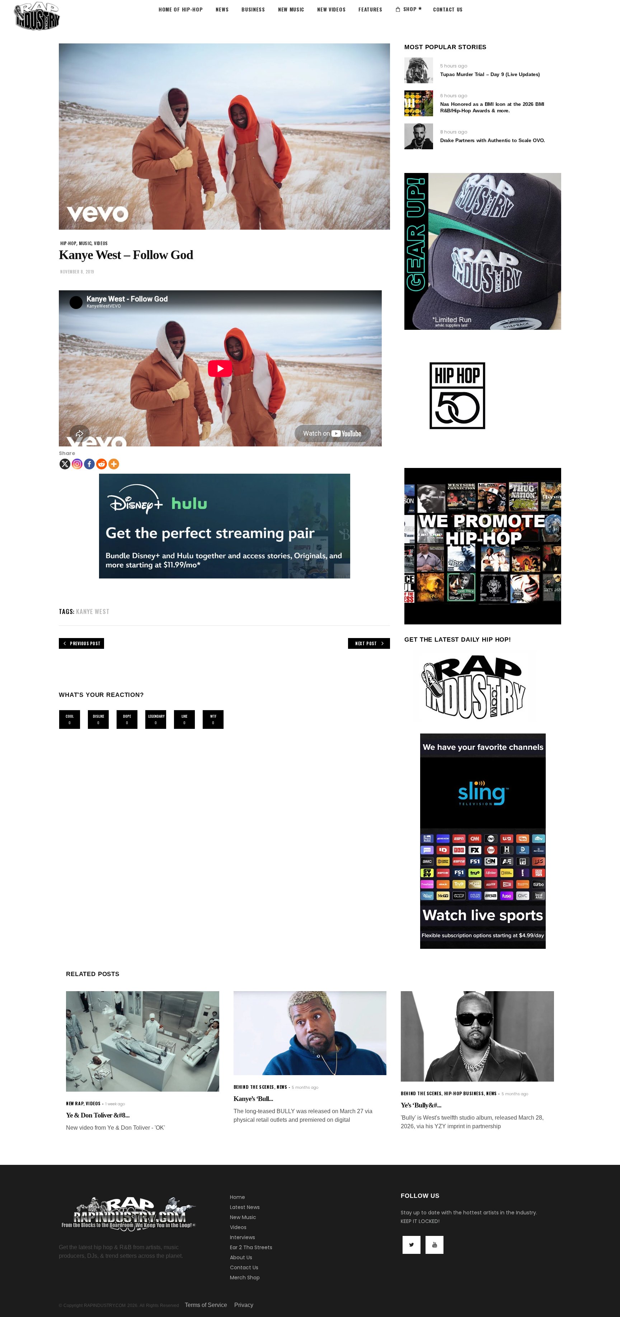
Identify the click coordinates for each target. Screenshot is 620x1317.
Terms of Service (206, 1305)
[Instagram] (77, 464)
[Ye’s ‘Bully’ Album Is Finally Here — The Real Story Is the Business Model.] (477, 1036)
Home (237, 1197)
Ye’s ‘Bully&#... (421, 1105)
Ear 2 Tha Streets (251, 1247)
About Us (241, 1257)
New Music (243, 1217)
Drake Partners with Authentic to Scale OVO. (492, 140)
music (85, 243)
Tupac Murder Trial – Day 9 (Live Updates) (490, 74)
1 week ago (115, 1104)
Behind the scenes (254, 1087)
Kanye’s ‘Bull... (253, 1098)
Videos (238, 1227)
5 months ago (305, 1087)
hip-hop (68, 243)
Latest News (245, 1207)
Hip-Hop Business (464, 1093)
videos (101, 243)
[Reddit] (101, 464)
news (282, 1087)
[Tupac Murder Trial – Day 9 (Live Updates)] (418, 70)
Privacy (243, 1305)
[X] (65, 464)
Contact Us (244, 1267)
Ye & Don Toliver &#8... (98, 1115)
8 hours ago (453, 132)
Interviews (242, 1237)
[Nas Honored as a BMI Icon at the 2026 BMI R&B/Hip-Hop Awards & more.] (418, 103)
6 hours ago (453, 96)
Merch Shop (245, 1277)
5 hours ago (453, 66)
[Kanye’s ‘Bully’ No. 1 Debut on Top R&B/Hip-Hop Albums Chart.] (310, 1033)
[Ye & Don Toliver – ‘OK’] (142, 1041)
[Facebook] (89, 464)
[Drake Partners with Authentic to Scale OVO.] (418, 136)
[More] (113, 464)
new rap (74, 1103)
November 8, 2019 (77, 272)
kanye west (93, 611)
